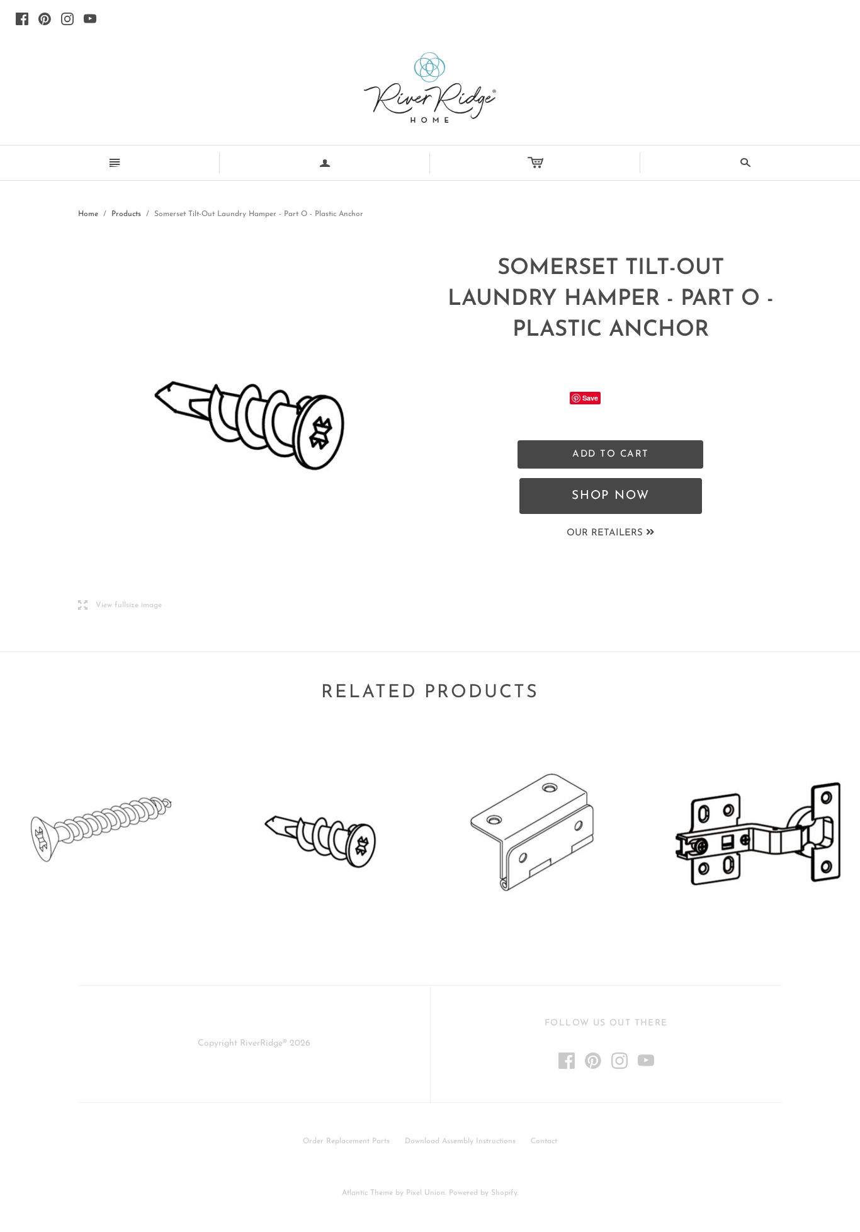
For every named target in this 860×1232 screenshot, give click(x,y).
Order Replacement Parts (346, 1141)
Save (590, 397)
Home (88, 214)
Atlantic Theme (367, 1193)
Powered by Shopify (483, 1193)
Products (126, 214)
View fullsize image (120, 605)
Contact (544, 1141)
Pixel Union (425, 1193)
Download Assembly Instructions (460, 1141)
